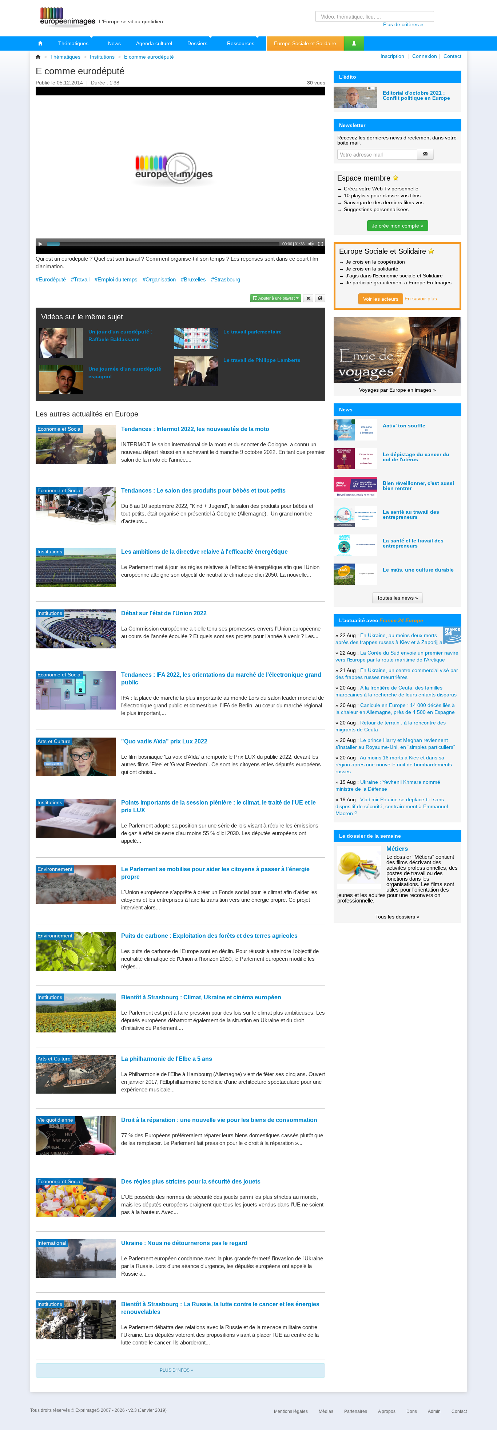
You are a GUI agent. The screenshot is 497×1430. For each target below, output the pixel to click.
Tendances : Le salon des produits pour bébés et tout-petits (203, 490)
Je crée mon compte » (398, 226)
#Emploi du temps (116, 279)
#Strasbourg (225, 279)
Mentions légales (291, 1411)
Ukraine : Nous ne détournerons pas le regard (184, 1243)
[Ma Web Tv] (354, 43)
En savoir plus (421, 298)
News (114, 43)
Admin (434, 1411)
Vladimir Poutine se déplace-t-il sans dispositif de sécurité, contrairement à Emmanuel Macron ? (391, 806)
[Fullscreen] (320, 244)
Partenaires (355, 1411)
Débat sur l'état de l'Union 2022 (164, 613)
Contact (452, 56)
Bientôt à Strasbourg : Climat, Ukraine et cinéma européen (201, 997)
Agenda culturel (154, 43)
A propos (386, 1411)
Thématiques (74, 43)
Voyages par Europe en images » (397, 390)
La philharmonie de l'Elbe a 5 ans (166, 1059)
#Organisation (159, 279)
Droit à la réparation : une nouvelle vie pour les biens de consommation (219, 1120)
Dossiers (198, 43)
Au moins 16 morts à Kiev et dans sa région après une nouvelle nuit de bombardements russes (393, 764)
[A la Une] (40, 43)
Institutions (102, 57)
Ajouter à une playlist (277, 298)
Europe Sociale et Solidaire (305, 43)
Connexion (424, 56)
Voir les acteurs (380, 299)
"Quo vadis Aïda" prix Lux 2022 (164, 741)
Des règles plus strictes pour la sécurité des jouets (191, 1181)
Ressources (241, 43)
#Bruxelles (193, 279)
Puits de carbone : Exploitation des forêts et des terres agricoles (209, 936)
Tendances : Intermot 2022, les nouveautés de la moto (195, 429)
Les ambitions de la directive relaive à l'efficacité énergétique (204, 552)
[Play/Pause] (40, 244)
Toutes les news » (397, 598)
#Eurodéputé (51, 279)
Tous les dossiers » (397, 917)
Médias (326, 1411)
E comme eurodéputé (149, 57)
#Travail (80, 279)
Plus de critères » (403, 24)
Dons (411, 1411)
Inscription (392, 56)
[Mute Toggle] (311, 244)
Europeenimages (67, 18)
